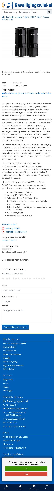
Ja (26, 469)
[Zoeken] (49, 11)
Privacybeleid (8, 369)
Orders (6, 383)
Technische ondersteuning (14, 448)
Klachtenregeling (10, 361)
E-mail (9, 296)
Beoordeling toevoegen (15, 327)
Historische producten (14, 17)
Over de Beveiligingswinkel (14, 343)
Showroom (8, 444)
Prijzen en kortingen (11, 440)
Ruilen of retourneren (12, 354)
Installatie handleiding (16, 231)
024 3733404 (11, 405)
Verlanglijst (7, 390)
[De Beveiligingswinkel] (27, 5)
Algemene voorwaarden (13, 365)
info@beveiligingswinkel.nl (17, 408)
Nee (26, 474)
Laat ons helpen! (9, 240)
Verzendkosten (9, 350)
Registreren (8, 379)
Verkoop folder (12, 228)
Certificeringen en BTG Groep (15, 437)
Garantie (6, 358)
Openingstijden (9, 347)
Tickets (6, 387)
